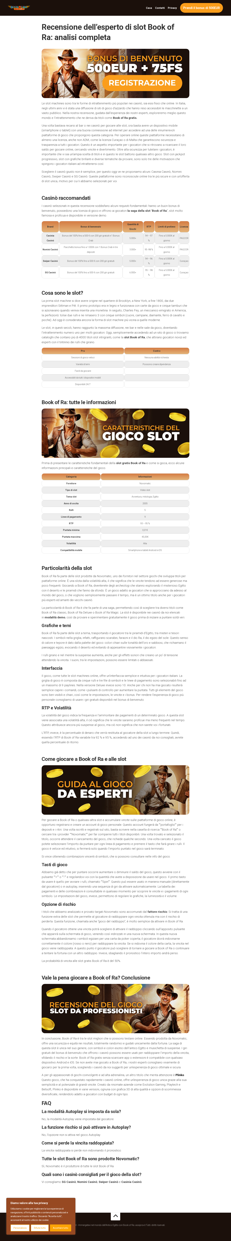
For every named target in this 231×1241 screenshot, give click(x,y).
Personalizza (20, 1228)
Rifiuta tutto (40, 1228)
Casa (149, 7)
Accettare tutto (60, 1228)
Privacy (172, 7)
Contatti (160, 7)
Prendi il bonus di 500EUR (201, 8)
